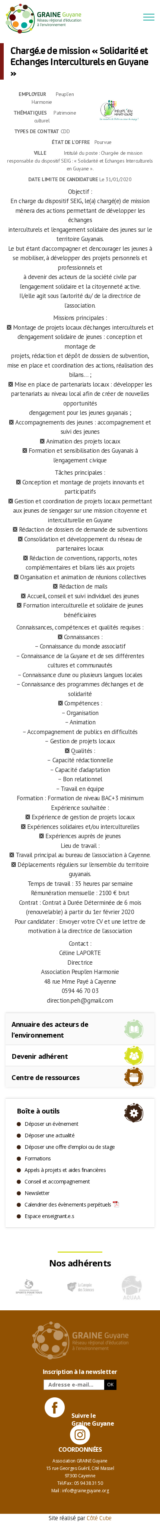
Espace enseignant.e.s (49, 1216)
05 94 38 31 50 (88, 1483)
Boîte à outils (38, 1110)
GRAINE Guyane (46, 18)
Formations (38, 1158)
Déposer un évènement (52, 1123)
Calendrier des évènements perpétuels (68, 1204)
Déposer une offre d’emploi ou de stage (70, 1146)
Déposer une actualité (49, 1135)
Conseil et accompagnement (57, 1181)
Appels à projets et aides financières (65, 1169)
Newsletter (37, 1192)
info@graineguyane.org (85, 1490)
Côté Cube (99, 1517)
